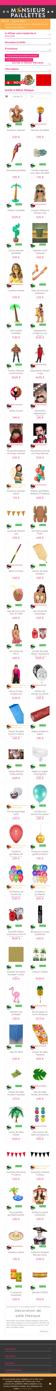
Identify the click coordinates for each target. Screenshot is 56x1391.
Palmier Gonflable (16, 210)
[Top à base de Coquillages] (40, 594)
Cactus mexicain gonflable (16, 251)
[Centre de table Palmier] (16, 1114)
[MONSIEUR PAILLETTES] (28, 11)
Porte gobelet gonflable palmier (16, 1213)
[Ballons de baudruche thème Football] (40, 674)
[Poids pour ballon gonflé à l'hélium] (40, 834)
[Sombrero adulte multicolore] (40, 1195)
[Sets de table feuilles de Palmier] (40, 1074)
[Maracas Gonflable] (40, 113)
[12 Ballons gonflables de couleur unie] (16, 834)
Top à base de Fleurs (16, 652)
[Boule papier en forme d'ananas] (40, 994)
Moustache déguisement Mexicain (40, 413)
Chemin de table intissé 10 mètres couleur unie (16, 734)
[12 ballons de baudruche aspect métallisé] (40, 794)
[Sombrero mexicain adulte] (16, 473)
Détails (45, 1331)
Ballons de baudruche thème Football (40, 694)
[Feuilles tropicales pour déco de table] (40, 153)
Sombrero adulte (16, 1252)
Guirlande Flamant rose (16, 532)
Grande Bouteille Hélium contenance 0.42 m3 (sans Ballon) (40, 655)
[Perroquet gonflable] (16, 153)
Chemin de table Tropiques (40, 1053)
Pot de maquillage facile (16, 812)
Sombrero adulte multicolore (40, 1213)
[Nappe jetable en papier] (40, 714)
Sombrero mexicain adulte (16, 492)
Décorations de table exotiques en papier (40, 1135)
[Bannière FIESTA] (40, 1275)
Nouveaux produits (15, 42)
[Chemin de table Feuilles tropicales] (16, 1074)
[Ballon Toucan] (16, 393)
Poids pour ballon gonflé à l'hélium (39, 852)
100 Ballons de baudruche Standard (16, 894)
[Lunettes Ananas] (16, 273)
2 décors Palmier (40, 972)
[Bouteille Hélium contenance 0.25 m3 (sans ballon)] (16, 914)
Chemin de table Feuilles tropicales (16, 1093)
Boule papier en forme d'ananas (40, 1013)
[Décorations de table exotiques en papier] (40, 1114)
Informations (12, 69)
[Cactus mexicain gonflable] (16, 233)
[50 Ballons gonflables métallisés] (40, 874)
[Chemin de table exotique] (40, 553)
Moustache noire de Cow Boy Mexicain (39, 452)
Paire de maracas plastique (40, 291)
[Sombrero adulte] (16, 1235)
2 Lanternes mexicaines (16, 1293)
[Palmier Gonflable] (16, 193)
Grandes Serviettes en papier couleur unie (16, 974)
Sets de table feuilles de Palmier (40, 1093)
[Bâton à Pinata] (16, 553)
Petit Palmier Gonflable (16, 331)
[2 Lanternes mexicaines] (16, 1275)
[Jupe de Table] (16, 1034)
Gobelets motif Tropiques (40, 251)
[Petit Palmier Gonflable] (16, 313)
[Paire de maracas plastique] (40, 273)
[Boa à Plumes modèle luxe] (16, 674)
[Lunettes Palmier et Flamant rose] (40, 193)
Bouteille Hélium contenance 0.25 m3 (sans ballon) (16, 934)
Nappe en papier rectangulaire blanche (40, 774)
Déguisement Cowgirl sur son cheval (40, 333)
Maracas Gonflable (40, 130)
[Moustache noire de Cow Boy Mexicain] (40, 433)
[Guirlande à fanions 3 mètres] (40, 1155)
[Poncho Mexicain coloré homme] (16, 353)
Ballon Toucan (16, 410)
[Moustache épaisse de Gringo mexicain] (16, 433)
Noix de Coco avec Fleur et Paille (16, 612)
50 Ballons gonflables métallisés (40, 894)
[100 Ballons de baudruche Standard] (16, 874)
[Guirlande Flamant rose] (16, 513)
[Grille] (6, 96)
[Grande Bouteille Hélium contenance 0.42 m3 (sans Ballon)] (40, 634)
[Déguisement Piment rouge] (40, 353)
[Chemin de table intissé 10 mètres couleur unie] (16, 714)
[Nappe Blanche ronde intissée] (16, 754)
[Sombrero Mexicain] (16, 113)
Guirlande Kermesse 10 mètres (16, 1173)
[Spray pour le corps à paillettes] (40, 914)
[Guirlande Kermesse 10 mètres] (16, 1155)
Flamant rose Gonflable (16, 1013)
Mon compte (10, 1356)
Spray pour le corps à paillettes (39, 933)
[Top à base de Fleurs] (16, 634)
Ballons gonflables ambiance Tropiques (40, 492)
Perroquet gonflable (16, 170)
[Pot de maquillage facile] (16, 794)
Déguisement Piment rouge (40, 372)
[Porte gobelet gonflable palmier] (16, 1195)
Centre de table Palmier (16, 1133)
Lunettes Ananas (16, 290)
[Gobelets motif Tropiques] (40, 233)
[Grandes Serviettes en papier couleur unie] (16, 954)
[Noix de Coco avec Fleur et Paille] (16, 594)
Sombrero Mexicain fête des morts (40, 1253)
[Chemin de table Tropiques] (40, 1034)
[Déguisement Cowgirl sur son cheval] (40, 313)
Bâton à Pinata (16, 571)
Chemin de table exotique (40, 572)
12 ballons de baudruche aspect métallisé (40, 814)
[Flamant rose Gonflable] (16, 994)
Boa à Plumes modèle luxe (16, 692)
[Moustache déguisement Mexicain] (40, 393)
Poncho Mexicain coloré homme (16, 372)
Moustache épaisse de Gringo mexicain (16, 452)
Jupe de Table (16, 1052)
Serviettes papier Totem (40, 532)
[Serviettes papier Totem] (40, 513)
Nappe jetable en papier (40, 732)
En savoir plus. (26, 1388)
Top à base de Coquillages (40, 612)
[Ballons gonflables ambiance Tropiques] (40, 473)
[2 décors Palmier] (40, 954)
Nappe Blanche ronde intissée (16, 772)
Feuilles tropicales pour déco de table (40, 171)
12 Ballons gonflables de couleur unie (16, 854)
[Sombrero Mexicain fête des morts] (40, 1235)
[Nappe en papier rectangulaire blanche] (40, 754)
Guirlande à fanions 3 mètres (40, 1173)
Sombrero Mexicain (16, 130)
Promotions (11, 48)
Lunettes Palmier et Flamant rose (40, 211)
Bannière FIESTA (40, 1292)
